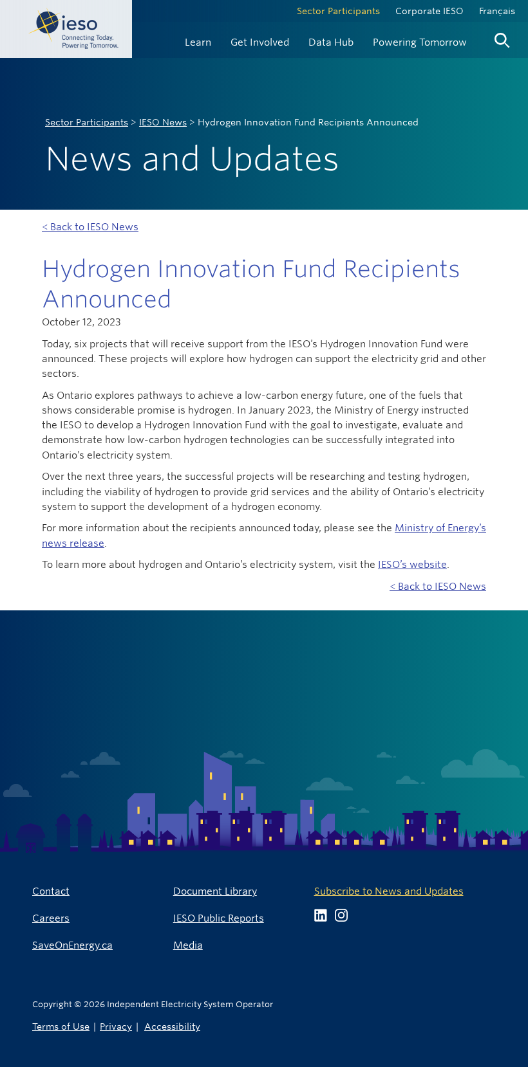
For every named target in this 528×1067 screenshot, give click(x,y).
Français (497, 11)
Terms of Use (61, 1026)
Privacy (116, 1026)
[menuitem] (198, 41)
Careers (51, 918)
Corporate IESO (429, 11)
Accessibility (172, 1026)
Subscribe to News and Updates (389, 891)
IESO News (163, 122)
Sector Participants (338, 11)
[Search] (502, 37)
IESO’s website (412, 564)
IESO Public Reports (218, 918)
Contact (51, 891)
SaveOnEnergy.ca (72, 945)
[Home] (66, 29)
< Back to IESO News (90, 227)
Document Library (215, 891)
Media (188, 945)
